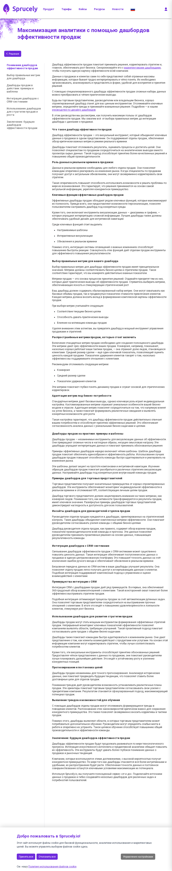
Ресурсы (99, 9)
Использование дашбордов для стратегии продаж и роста (24, 111)
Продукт (48, 9)
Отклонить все (47, 856)
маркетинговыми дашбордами (142, 67)
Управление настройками (138, 856)
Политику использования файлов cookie (52, 866)
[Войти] (165, 9)
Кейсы (83, 9)
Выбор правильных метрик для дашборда (23, 77)
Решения (14, 53)
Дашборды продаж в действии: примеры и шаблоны (20, 88)
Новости (117, 9)
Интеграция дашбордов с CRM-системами (23, 100)
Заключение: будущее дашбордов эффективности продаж (22, 125)
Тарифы (66, 9)
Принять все (26, 856)
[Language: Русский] (133, 9)
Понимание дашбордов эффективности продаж (22, 67)
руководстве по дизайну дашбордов (74, 109)
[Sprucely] (20, 9)
